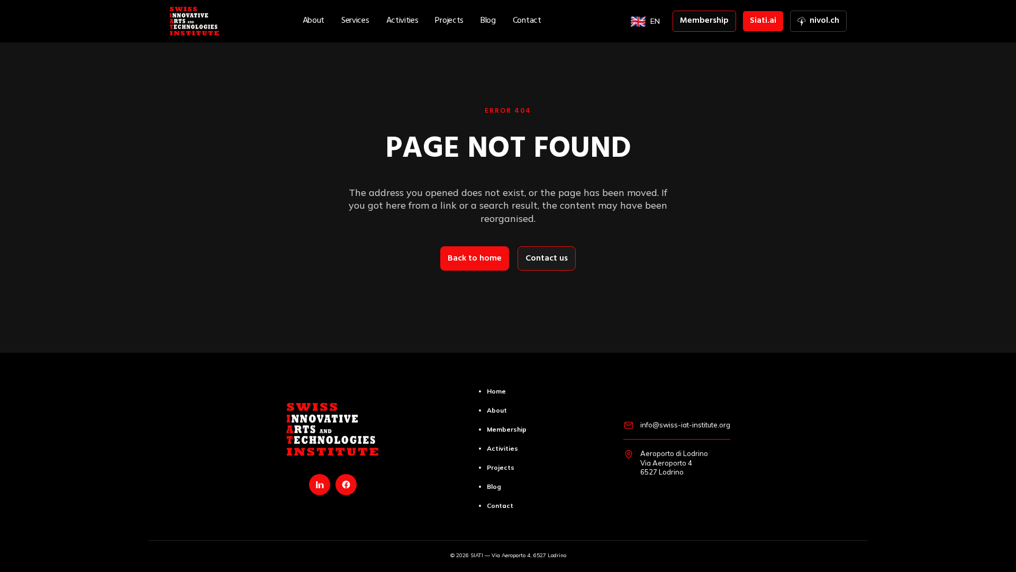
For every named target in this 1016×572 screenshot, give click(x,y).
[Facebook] (346, 484)
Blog (488, 21)
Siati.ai (763, 21)
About (313, 21)
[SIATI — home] (194, 21)
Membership (704, 21)
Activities (402, 21)
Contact (527, 21)
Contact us (546, 259)
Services (355, 21)
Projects (449, 21)
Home (496, 391)
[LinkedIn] (319, 484)
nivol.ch (822, 22)
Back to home (475, 259)
